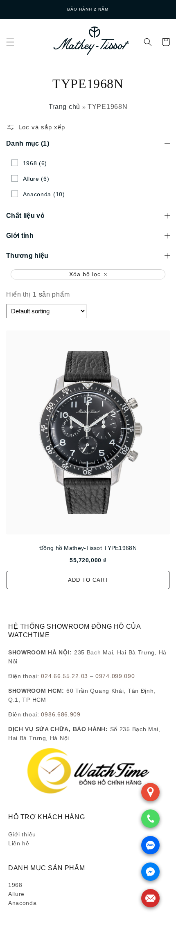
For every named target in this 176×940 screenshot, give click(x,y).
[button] (10, 42)
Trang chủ (64, 106)
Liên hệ (18, 843)
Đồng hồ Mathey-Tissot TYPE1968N (88, 548)
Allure (16, 894)
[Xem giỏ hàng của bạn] (166, 42)
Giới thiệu (22, 834)
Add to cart (88, 580)
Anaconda (22, 903)
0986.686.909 (60, 714)
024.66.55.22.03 (64, 676)
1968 (15, 885)
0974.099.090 (115, 676)
